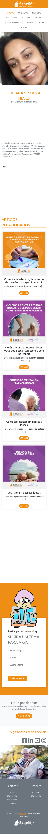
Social (24, 27)
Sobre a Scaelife (35, 22)
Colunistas (12, 803)
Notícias (36, 13)
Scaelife (22, 814)
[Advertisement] (24, 119)
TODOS (10, 13)
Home (12, 792)
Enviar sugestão (17, 678)
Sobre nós (36, 792)
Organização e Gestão (18, 18)
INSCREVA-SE (24, 716)
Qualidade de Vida (13, 22)
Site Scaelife (12, 796)
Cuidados (23, 13)
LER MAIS (24, 293)
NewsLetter (12, 800)
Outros (38, 18)
